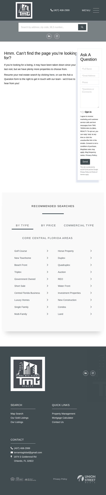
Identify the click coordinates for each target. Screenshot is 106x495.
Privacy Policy (91, 155)
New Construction (67, 300)
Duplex (61, 258)
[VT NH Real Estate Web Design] (86, 479)
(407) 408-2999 (61, 10)
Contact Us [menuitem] (58, 422)
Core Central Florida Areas (47, 238)
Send (85, 162)
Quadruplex (64, 265)
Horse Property (66, 251)
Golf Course (20, 251)
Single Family (21, 307)
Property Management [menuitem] (63, 413)
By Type (22, 225)
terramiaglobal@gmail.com (28, 452)
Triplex (17, 272)
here (52, 75)
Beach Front (20, 265)
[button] (82, 27)
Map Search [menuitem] (17, 413)
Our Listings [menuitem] (17, 422)
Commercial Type (79, 225)
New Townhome (22, 258)
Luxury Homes (22, 300)
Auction (62, 272)
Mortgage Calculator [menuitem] (62, 418)
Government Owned (24, 279)
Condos (62, 307)
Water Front (64, 286)
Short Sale (19, 286)
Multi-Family (20, 314)
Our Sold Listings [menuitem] (19, 418)
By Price (48, 225)
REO (60, 279)
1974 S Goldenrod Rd (24, 458)
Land (60, 314)
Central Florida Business (27, 293)
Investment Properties (69, 293)
